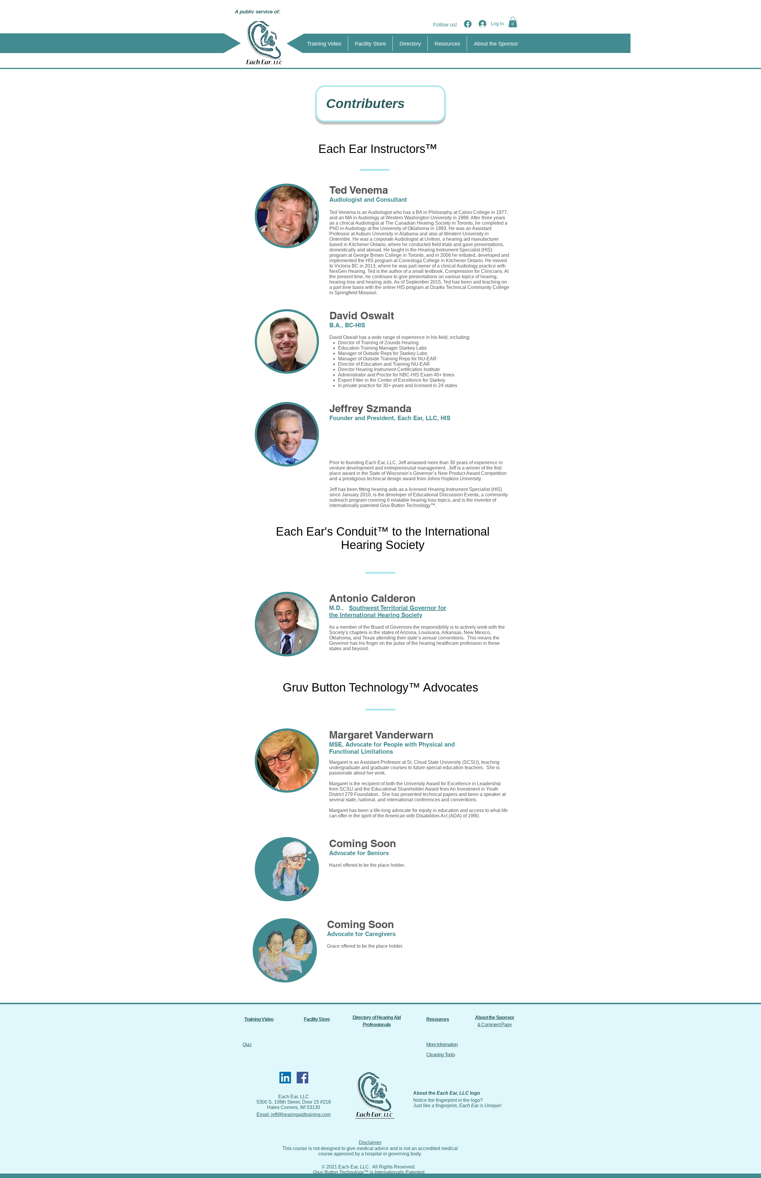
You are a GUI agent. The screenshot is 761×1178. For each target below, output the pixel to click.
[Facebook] (302, 1077)
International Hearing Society (381, 615)
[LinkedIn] (285, 1077)
